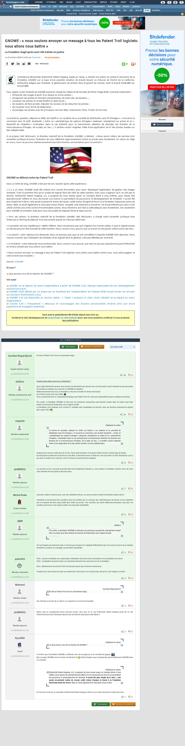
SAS (124, 10)
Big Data (60, 10)
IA (49, 7)
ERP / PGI (110, 10)
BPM (68, 10)
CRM (118, 10)
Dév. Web (80, 7)
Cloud (43, 7)
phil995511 (20, 469)
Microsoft (63, 7)
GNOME (19, 261)
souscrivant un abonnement (63, 318)
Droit (123, 2)
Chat (78, 2)
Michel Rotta (20, 495)
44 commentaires (52, 58)
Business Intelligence (81, 10)
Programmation (99, 7)
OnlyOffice (156, 10)
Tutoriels (51, 2)
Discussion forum (163, 125)
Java (71, 7)
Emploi (103, 2)
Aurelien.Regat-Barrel (20, 356)
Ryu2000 (20, 638)
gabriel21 (20, 559)
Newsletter (90, 2)
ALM (55, 7)
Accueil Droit (71, 14)
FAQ (61, 2)
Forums (39, 2)
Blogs (69, 2)
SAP (131, 10)
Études (114, 2)
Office (117, 7)
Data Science (98, 10)
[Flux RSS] (182, 14)
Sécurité (138, 10)
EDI (88, 7)
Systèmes (136, 7)
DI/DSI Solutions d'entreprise (26, 7)
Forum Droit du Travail (88, 14)
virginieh (20, 421)
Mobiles (126, 7)
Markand (20, 585)
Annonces (36, 57)
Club (132, 2)
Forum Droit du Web (107, 14)
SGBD (110, 7)
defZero (20, 381)
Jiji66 (20, 521)
